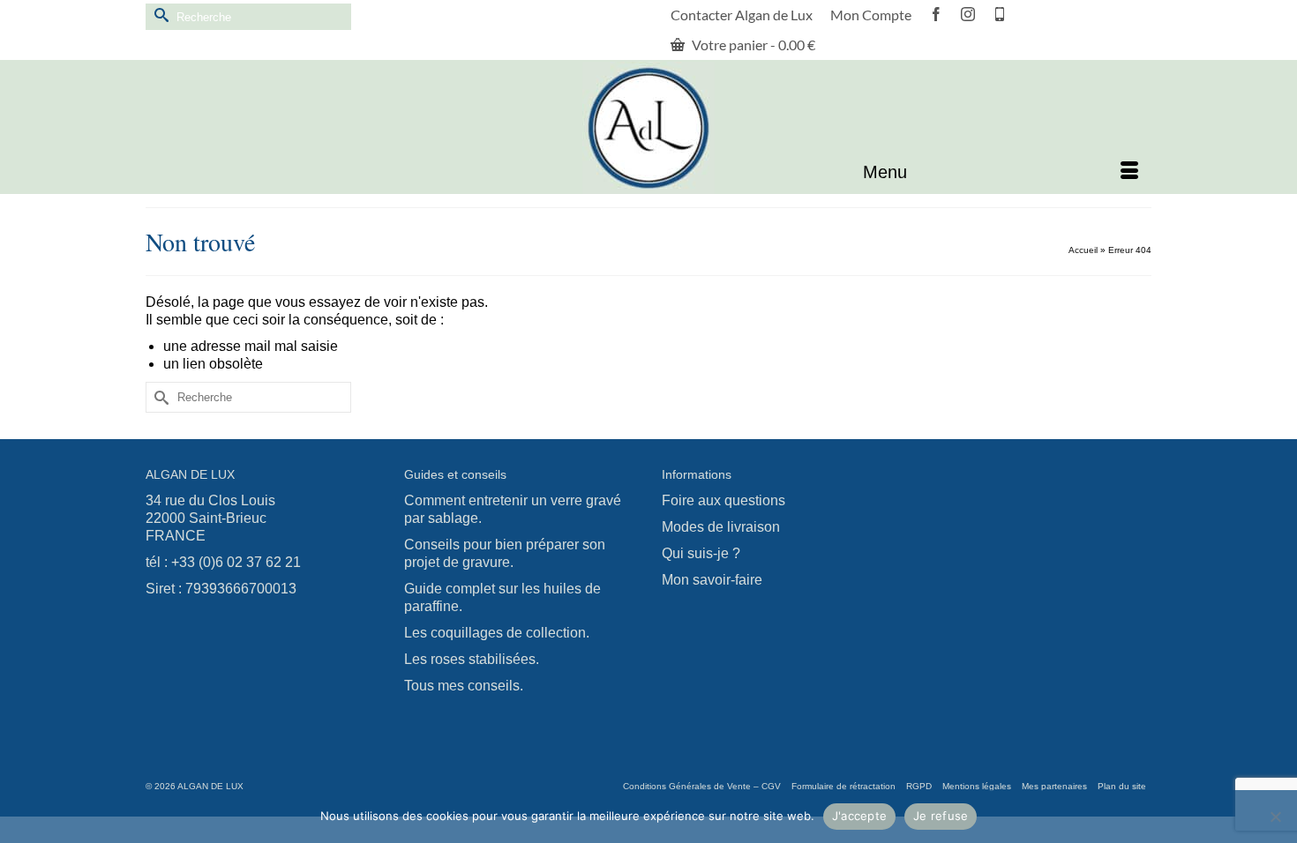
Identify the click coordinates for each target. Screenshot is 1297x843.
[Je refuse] (1275, 816)
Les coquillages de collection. (496, 632)
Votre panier (752, 44)
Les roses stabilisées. (471, 659)
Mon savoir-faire (712, 579)
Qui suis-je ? (701, 553)
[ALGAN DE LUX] (648, 128)
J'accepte (859, 816)
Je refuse (940, 816)
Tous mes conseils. (463, 685)
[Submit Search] (159, 15)
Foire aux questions (723, 500)
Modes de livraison (721, 526)
